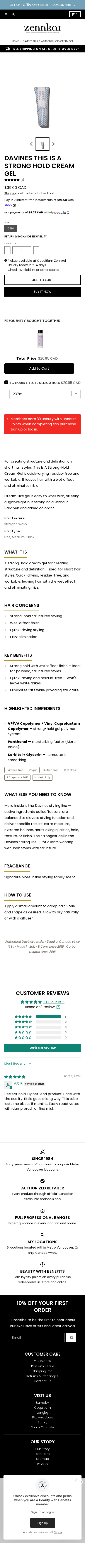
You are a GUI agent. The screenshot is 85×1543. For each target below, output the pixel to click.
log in (32, 429)
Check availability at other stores (33, 270)
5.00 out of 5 (54, 1002)
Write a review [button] (42, 1047)
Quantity (10, 243)
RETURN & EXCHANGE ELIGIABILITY (25, 236)
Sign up (16, 429)
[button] (42, 212)
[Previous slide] (32, 144)
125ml (10, 228)
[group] (42, 144)
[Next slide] (53, 144)
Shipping (10, 193)
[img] (14, 1076)
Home (15, 41)
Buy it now (42, 291)
